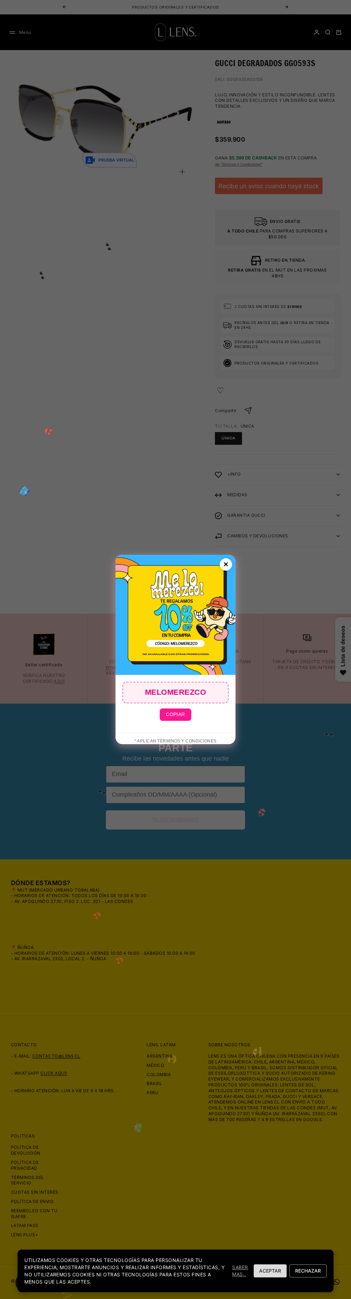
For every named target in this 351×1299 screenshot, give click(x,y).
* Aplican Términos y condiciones (175, 741)
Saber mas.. (240, 1270)
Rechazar (308, 1271)
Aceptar (270, 1271)
